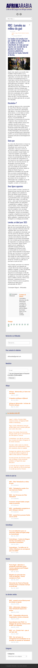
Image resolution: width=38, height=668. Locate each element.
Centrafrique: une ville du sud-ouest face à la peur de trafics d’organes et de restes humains (19, 440)
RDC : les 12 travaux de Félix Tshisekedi (18, 495)
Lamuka (27, 33)
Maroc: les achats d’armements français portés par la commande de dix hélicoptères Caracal (19, 433)
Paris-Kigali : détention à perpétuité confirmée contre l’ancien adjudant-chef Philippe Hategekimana (18, 567)
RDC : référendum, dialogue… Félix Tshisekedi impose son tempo (18, 608)
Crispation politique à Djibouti (18, 398)
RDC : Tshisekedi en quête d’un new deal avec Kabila (19, 489)
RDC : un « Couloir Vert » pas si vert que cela (19, 631)
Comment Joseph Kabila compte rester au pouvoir (19, 502)
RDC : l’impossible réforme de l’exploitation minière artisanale (18, 616)
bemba (13, 33)
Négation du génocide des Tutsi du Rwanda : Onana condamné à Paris (17, 576)
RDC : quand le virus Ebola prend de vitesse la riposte (19, 601)
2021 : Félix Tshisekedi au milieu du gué (19, 482)
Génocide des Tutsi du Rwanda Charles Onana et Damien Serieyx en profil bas (19, 584)
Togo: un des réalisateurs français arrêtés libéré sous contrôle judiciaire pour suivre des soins (19, 427)
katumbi (23, 33)
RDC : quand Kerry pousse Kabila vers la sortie (19, 515)
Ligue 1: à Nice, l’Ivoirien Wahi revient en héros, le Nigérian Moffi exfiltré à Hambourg (18, 421)
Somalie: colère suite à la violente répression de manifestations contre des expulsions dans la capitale (19, 446)
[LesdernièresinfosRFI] (13, 413)
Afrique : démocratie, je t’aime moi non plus (19, 392)
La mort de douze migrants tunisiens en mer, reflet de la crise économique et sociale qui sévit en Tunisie (19, 467)
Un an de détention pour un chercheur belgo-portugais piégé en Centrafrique (19, 532)
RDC (13, 34)
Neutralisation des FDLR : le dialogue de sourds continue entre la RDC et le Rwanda (19, 623)
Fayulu (19, 33)
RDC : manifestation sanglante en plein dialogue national (19, 509)
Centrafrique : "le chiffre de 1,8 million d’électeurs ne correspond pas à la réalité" (19, 549)
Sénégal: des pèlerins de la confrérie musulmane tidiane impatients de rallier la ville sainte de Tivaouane (19, 453)
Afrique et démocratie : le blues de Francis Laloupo (19, 404)
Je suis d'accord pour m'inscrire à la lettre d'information (18, 374)
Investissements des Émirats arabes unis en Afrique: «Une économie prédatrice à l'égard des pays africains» (19, 460)
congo (16, 33)
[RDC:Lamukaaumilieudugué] (17, 26)
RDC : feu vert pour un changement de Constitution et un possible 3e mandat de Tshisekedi (19, 638)
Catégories (11, 653)
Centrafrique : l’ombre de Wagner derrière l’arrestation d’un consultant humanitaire (19, 540)
